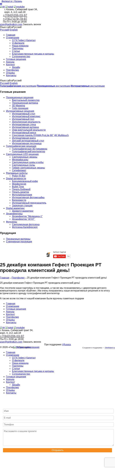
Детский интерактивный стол (28, 140)
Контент (10, 64)
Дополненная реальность (26, 122)
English (14, 30)
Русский (4, 30)
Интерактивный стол (23, 113)
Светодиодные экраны (24, 157)
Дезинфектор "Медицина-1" (27, 216)
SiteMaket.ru (110, 348)
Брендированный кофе (25, 181)
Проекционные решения (19, 97)
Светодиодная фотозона (26, 224)
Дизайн (16, 67)
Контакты (11, 75)
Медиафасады (20, 159)
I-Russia (66, 344)
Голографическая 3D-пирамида (29, 149)
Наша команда (20, 45)
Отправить (57, 450)
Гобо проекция (20, 108)
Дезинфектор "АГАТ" (23, 219)
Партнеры (17, 48)
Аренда (10, 62)
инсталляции (18, 86)
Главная (10, 35)
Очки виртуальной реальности (29, 130)
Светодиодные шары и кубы (28, 162)
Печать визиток (20, 192)
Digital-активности (16, 178)
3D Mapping (18, 105)
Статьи (16, 51)
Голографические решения (21, 146)
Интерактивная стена (24, 124)
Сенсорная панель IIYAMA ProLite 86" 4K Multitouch (40, 135)
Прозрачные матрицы (18, 239)
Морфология (19, 184)
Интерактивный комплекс (26, 116)
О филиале (18, 43)
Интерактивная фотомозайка (28, 197)
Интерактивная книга (24, 138)
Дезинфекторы (14, 213)
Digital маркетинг (15, 208)
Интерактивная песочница (26, 143)
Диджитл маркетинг (23, 211)
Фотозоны (11, 221)
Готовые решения (16, 59)
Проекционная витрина (25, 103)
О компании (12, 37)
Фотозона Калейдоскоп (25, 227)
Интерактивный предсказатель (29, 203)
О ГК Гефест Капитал (23, 40)
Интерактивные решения (20, 111)
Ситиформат (19, 170)
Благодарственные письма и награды (33, 54)
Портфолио (12, 70)
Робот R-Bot (18, 176)
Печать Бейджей (21, 189)
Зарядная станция (22, 205)
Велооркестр (19, 200)
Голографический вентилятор (28, 151)
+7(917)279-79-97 (15, 18)
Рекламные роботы (17, 173)
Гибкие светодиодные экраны (28, 167)
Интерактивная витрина (25, 127)
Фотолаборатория (22, 194)
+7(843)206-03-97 (15, 15)
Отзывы (10, 72)
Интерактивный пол (23, 119)
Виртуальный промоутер (26, 100)
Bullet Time (18, 186)
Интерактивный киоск (24, 132)
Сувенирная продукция (19, 241)
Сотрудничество (21, 56)
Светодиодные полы (23, 165)
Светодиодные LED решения (22, 154)
